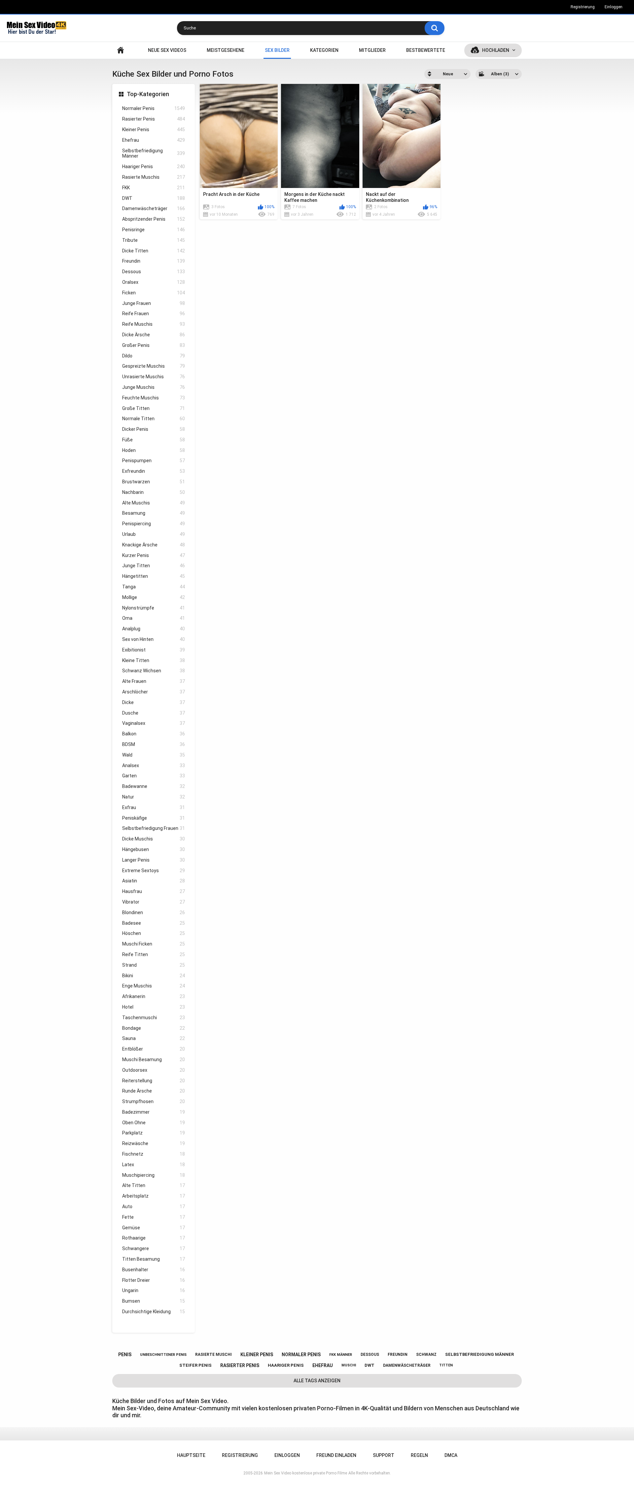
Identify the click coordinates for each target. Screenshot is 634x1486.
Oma (153, 618)
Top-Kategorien (148, 94)
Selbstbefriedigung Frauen (153, 828)
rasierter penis (239, 1365)
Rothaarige (153, 1238)
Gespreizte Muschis (153, 366)
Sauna (153, 1038)
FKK (153, 187)
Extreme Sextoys (153, 870)
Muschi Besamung (153, 1059)
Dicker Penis (153, 429)
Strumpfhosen (153, 1101)
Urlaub (153, 534)
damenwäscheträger (407, 1365)
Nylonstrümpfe (153, 608)
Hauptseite (120, 50)
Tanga (153, 586)
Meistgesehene (225, 50)
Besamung (153, 513)
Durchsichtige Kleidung (153, 1311)
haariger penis (286, 1365)
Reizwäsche (153, 1143)
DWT (153, 198)
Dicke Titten (153, 250)
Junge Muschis (153, 387)
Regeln (419, 1455)
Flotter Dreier (153, 1280)
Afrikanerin (153, 996)
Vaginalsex (153, 723)
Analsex (153, 765)
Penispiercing (153, 523)
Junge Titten (153, 565)
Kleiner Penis (153, 129)
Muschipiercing (153, 1175)
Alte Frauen (153, 681)
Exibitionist (153, 649)
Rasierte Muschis (153, 177)
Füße (153, 439)
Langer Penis (153, 860)
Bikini (153, 975)
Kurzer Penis (153, 555)
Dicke (153, 702)
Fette (153, 1217)
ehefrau (322, 1365)
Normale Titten (153, 418)
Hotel (153, 1007)
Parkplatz (153, 1132)
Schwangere (153, 1248)
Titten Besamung (153, 1259)
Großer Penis (153, 345)
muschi (348, 1365)
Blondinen (153, 912)
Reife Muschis (153, 324)
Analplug (153, 628)
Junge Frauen (153, 303)
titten (446, 1365)
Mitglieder (372, 50)
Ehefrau (153, 140)
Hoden (153, 450)
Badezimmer (153, 1112)
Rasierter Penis (153, 119)
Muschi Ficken (153, 944)
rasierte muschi (213, 1354)
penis (124, 1354)
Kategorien (324, 50)
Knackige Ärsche (153, 544)
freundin (397, 1354)
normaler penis (301, 1354)
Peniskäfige (153, 818)
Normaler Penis (153, 108)
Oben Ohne (153, 1122)
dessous (370, 1354)
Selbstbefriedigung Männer (153, 153)
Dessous (153, 271)
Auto (153, 1206)
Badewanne (153, 786)
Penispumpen (153, 460)
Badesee (153, 923)
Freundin (153, 261)
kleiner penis (256, 1354)
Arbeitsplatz (153, 1196)
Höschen (153, 933)
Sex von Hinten (153, 639)
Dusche (153, 713)
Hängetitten (153, 576)
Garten (153, 775)
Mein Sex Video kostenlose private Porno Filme (305, 1473)
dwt (369, 1365)
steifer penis (195, 1365)
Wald (153, 755)
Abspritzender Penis (153, 219)
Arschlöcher (153, 691)
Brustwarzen (153, 481)
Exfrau (153, 807)
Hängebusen (153, 849)
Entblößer (153, 1049)
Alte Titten (153, 1185)
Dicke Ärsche (153, 334)
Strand (153, 965)
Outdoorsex (153, 1070)
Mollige (153, 597)
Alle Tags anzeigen (317, 1380)
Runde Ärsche (153, 1091)
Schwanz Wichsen (153, 670)
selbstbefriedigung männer (479, 1354)
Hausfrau (153, 891)
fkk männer (340, 1355)
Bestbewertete (425, 50)
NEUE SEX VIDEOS (167, 50)
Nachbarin (153, 492)
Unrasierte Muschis (153, 376)
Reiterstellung (153, 1080)
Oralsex (153, 282)
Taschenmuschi (153, 1017)
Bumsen (153, 1301)
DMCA (450, 1455)
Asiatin (153, 880)
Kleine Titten (153, 660)
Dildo (153, 355)
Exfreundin (153, 471)
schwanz (426, 1354)
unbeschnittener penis (163, 1355)
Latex (153, 1164)
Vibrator (153, 902)
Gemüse (153, 1227)
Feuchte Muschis (153, 397)
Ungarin (153, 1290)
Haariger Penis (153, 166)
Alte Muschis (153, 502)
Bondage (153, 1028)
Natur (153, 796)
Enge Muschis (153, 985)
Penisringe (153, 229)
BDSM (153, 744)
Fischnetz (153, 1154)
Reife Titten (153, 954)
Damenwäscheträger (153, 208)
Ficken (153, 292)
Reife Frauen (153, 313)
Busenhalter (153, 1269)
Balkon (153, 733)
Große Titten (153, 408)
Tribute (153, 240)
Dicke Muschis (153, 838)
